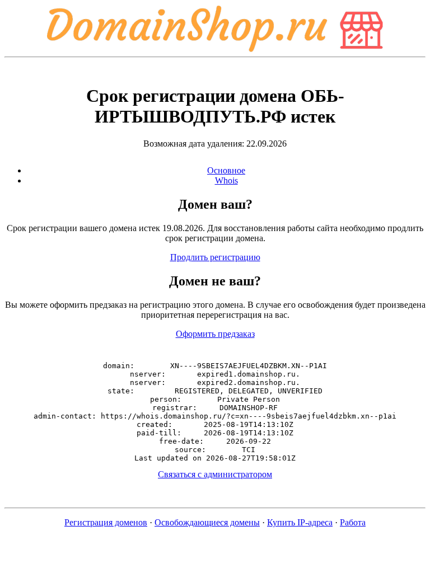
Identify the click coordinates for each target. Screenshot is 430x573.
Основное (226, 170)
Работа (353, 522)
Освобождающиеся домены (207, 522)
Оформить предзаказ (215, 334)
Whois (226, 180)
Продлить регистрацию (215, 257)
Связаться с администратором (215, 474)
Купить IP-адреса (300, 522)
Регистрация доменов (105, 522)
